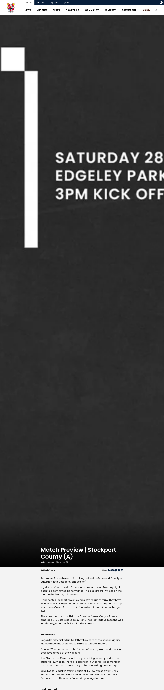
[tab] (28, 2)
